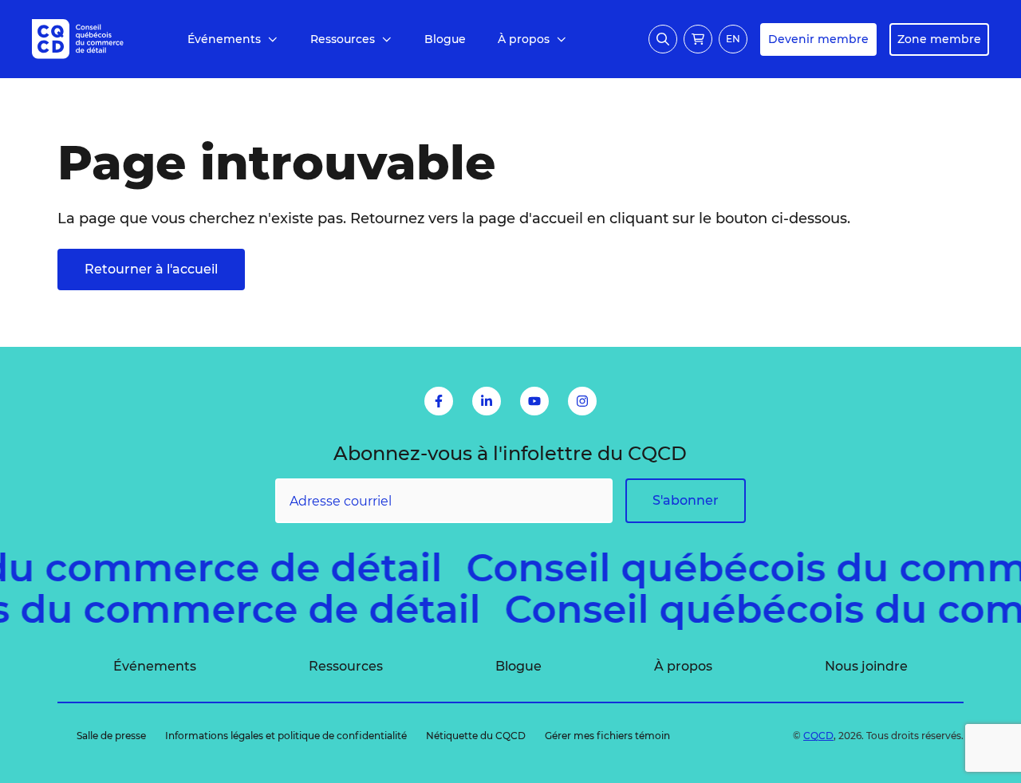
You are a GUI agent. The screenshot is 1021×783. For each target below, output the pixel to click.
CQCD (818, 736)
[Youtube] (534, 401)
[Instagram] (582, 401)
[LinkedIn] (486, 401)
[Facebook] (438, 401)
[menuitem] (233, 39)
